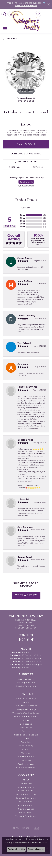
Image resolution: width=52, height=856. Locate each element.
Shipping (14, 167)
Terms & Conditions (26, 816)
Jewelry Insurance (26, 798)
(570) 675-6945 (25, 101)
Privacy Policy (26, 805)
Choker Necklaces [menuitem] (26, 767)
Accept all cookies (36, 849)
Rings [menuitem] (26, 720)
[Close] (48, 4)
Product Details (26, 200)
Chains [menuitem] (26, 749)
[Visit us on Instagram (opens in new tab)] (23, 639)
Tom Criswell (24, 343)
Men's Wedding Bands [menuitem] (26, 717)
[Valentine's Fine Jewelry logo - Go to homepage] (26, 21)
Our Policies (25, 802)
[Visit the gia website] (16, 828)
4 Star (22, 218)
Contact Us (26, 783)
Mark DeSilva (24, 281)
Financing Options (26, 794)
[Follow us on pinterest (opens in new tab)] (28, 639)
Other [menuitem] (26, 738)
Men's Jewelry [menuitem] (26, 746)
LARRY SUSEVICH (27, 387)
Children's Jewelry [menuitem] (26, 698)
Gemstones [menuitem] (26, 724)
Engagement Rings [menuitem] (26, 709)
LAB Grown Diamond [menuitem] (26, 706)
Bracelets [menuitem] (26, 742)
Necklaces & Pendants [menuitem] (26, 735)
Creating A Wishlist (26, 682)
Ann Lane (22, 364)
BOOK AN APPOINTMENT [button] (26, 6)
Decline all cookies (16, 849)
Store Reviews (26, 791)
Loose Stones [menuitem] (26, 727)
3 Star (22, 221)
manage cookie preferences (28, 842)
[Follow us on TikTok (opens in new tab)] (32, 639)
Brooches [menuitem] (26, 760)
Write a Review (26, 595)
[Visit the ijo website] (25, 828)
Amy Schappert (25, 527)
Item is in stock (26, 182)
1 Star (22, 227)
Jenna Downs (24, 258)
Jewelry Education (26, 686)
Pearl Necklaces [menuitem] (26, 764)
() (44, 215)
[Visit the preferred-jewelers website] (35, 828)
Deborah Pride (25, 440)
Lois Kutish (23, 499)
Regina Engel (24, 557)
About (26, 780)
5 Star (22, 215)
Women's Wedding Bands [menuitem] (26, 713)
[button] (4, 14)
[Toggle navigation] (5, 28)
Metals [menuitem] (26, 702)
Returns (38, 167)
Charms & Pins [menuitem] (26, 757)
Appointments (26, 679)
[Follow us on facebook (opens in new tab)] (19, 639)
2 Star (22, 224)
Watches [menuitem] (25, 753)
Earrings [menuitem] (26, 731)
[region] (26, 71)
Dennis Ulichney (26, 315)
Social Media (26, 812)
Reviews (26, 207)
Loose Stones (11, 38)
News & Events (26, 809)
